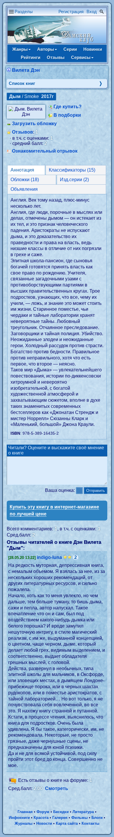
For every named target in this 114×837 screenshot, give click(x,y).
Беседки (61, 812)
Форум (43, 812)
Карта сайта (67, 823)
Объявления (24, 189)
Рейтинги (30, 57)
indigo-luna (49, 557)
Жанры (20, 49)
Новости (44, 823)
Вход (92, 11)
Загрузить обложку (34, 123)
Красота (41, 817)
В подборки (67, 115)
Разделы (24, 11)
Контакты (90, 823)
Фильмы (79, 817)
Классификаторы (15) (72, 169)
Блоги (97, 817)
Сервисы (81, 57)
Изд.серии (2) (74, 179)
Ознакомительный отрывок (44, 150)
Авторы (45, 49)
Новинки (92, 49)
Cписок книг (22, 83)
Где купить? (67, 106)
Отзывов (22, 132)
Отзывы (56, 57)
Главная (25, 812)
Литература (83, 812)
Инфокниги (19, 817)
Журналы (23, 823)
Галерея (60, 817)
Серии (70, 49)
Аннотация (22, 169)
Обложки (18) (25, 179)
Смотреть (56, 788)
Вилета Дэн (26, 70)
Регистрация (71, 11)
